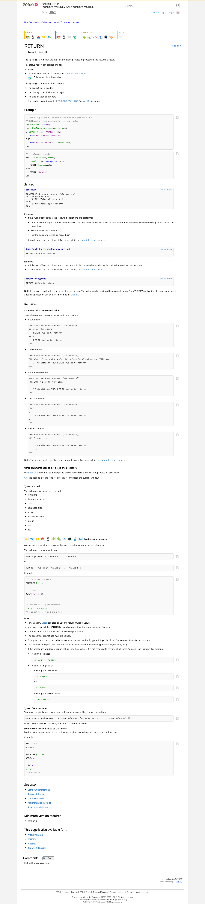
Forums (74, 892)
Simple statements (37, 794)
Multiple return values (76, 73)
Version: (45, 12)
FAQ (81, 892)
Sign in (164, 12)
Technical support (117, 892)
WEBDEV (32, 843)
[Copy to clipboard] (177, 117)
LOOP (77, 101)
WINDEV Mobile (35, 834)
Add (49, 858)
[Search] (177, 5)
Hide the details (166, 190)
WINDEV (32, 839)
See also (176, 45)
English (172, 12)
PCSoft (58, 892)
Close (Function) (36, 798)
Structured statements (71, 22)
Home (156, 12)
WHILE (86, 101)
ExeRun (74, 294)
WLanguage (35, 22)
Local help (177, 882)
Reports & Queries (37, 848)
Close (27, 477)
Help (26, 22)
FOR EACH (68, 101)
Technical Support (100, 892)
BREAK (31, 472)
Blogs (88, 892)
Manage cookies (142, 892)
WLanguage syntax (50, 22)
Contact (130, 892)
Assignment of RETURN (39, 802)
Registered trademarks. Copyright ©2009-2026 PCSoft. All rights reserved (102, 897)
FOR (60, 101)
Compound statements (39, 789)
